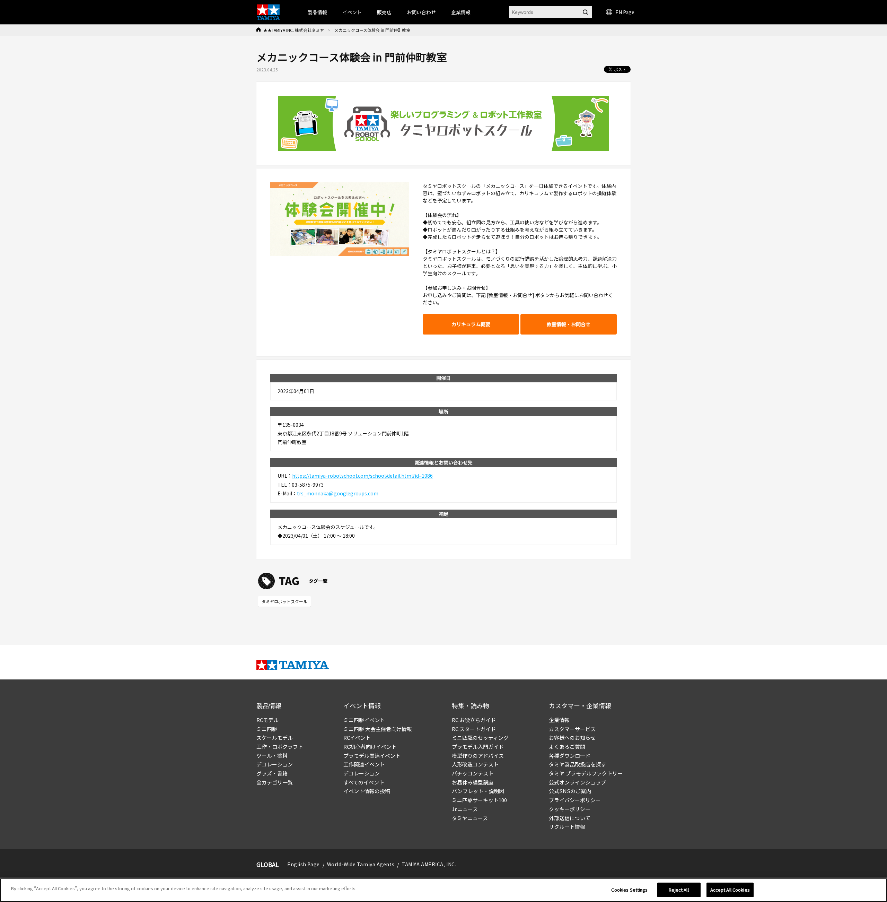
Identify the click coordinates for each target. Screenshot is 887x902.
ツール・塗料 (272, 755)
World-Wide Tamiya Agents (360, 864)
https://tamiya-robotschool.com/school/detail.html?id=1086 (362, 475)
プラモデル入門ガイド (478, 746)
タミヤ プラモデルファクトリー (586, 773)
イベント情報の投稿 (366, 791)
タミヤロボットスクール (284, 601)
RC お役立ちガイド (474, 719)
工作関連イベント (364, 764)
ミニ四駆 (266, 728)
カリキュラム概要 (470, 324)
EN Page (624, 12)
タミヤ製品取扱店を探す (577, 764)
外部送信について (569, 818)
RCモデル (267, 719)
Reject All (678, 889)
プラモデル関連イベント (372, 755)
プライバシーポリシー (575, 800)
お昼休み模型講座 (472, 782)
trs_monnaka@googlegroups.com (337, 493)
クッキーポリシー (569, 809)
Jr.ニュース (465, 809)
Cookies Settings (629, 889)
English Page (303, 864)
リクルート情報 (567, 826)
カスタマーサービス (572, 728)
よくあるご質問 (567, 746)
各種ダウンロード (569, 755)
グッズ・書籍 (272, 773)
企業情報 (559, 719)
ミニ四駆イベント (364, 719)
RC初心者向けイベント (370, 746)
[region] (443, 890)
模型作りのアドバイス (478, 755)
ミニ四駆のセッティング (480, 737)
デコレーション (274, 764)
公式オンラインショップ (577, 782)
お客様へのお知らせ (572, 737)
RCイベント (357, 737)
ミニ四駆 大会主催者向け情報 (377, 728)
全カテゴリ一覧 (274, 782)
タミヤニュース (470, 818)
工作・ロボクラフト (279, 746)
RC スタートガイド (474, 728)
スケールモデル (274, 737)
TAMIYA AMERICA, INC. (429, 864)
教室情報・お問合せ (568, 324)
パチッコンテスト (472, 773)
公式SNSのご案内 (570, 791)
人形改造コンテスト (475, 764)
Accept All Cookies (730, 889)
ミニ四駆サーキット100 (479, 800)
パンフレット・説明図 (478, 791)
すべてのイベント (363, 782)
